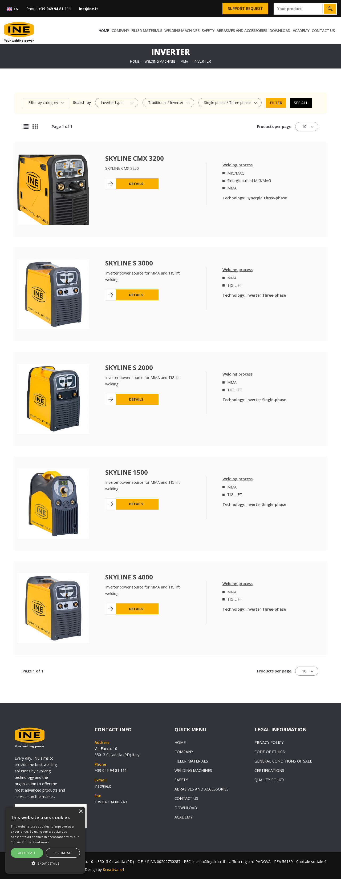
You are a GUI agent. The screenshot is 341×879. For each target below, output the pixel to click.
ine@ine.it (103, 786)
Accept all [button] (27, 853)
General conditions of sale (283, 761)
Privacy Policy (268, 742)
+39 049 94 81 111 (111, 770)
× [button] (81, 811)
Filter (276, 102)
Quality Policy (269, 779)
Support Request (245, 8)
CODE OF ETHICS (269, 751)
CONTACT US (323, 30)
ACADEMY (301, 30)
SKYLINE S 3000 (129, 263)
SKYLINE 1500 (126, 472)
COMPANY (120, 30)
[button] (45, 863)
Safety (208, 30)
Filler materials (146, 30)
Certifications (269, 770)
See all (301, 102)
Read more (41, 842)
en (15, 8)
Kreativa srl (113, 869)
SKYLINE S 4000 (129, 577)
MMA (184, 61)
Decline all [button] (63, 853)
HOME (104, 30)
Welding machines (181, 30)
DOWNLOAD (280, 30)
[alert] (45, 840)
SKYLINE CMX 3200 (134, 158)
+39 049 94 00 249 (111, 801)
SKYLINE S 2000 (129, 367)
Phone (48, 8)
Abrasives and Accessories (242, 30)
